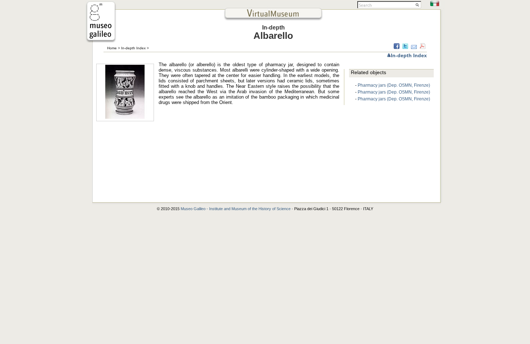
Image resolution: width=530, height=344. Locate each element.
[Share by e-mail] (414, 47)
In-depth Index (133, 48)
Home (112, 48)
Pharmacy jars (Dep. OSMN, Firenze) (394, 85)
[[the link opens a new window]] (100, 40)
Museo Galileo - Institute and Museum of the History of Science (236, 209)
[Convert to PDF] (422, 47)
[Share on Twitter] (405, 47)
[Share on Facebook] (396, 47)
